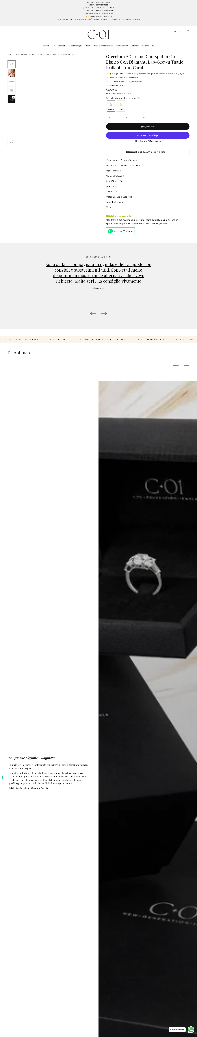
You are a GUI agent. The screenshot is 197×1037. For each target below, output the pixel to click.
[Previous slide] (93, 313)
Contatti (145, 46)
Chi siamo (135, 46)
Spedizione (121, 93)
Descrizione (113, 160)
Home (10, 55)
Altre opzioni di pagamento (148, 141)
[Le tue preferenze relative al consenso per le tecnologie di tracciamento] (2, 777)
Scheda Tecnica (129, 160)
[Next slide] (104, 313)
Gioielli (46, 46)
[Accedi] (181, 31)
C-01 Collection (58, 46)
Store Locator (122, 46)
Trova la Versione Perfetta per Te (123, 98)
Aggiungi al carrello (148, 126)
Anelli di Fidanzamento (103, 46)
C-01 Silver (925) (75, 46)
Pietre (88, 46)
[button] (175, 31)
